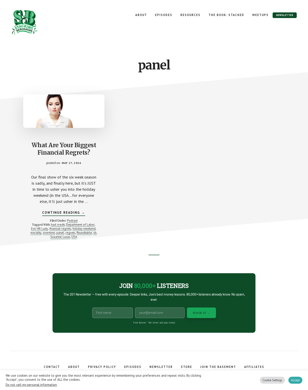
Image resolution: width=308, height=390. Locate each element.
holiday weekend (84, 229)
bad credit (58, 225)
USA (74, 237)
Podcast (72, 220)
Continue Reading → (63, 213)
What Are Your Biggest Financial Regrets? (64, 148)
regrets (70, 233)
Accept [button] (295, 380)
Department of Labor (80, 225)
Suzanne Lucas (60, 237)
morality (35, 233)
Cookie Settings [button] (272, 380)
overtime (49, 233)
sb (95, 233)
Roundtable (84, 233)
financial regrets (60, 229)
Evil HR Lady (39, 229)
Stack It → (201, 312)
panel (60, 233)
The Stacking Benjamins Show (39, 22)
